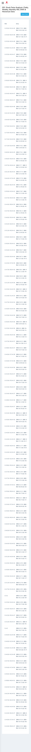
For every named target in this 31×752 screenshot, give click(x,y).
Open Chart (25, 14)
